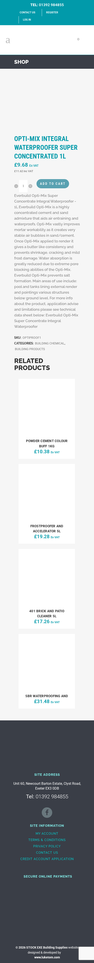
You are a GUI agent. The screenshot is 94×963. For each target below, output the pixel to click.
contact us (27, 12)
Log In (27, 19)
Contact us (47, 852)
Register (52, 12)
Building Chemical (49, 343)
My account (47, 833)
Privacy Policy (47, 846)
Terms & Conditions (47, 840)
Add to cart (53, 184)
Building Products (30, 349)
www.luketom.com (47, 957)
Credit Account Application (47, 859)
